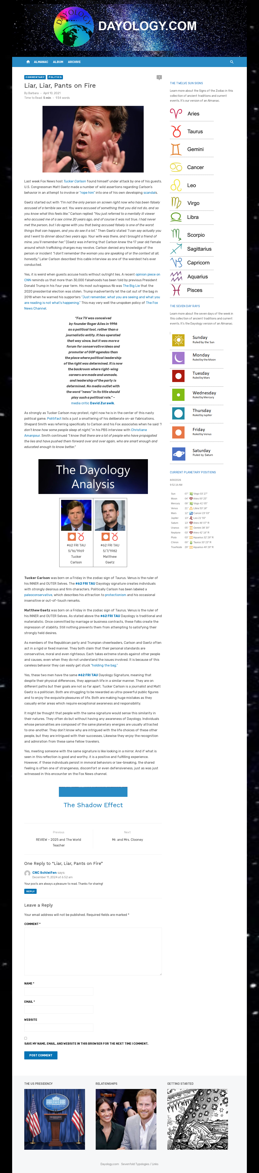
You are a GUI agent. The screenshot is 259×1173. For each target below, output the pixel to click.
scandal (149, 193)
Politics (55, 77)
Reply (30, 891)
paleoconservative (38, 595)
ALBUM (58, 62)
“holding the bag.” (104, 665)
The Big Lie (132, 286)
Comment (32, 924)
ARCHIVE (74, 62)
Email (29, 1002)
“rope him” (87, 193)
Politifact (54, 418)
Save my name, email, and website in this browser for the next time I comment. (86, 1043)
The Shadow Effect (93, 805)
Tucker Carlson (75, 181)
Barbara (33, 93)
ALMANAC (41, 62)
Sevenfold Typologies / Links (139, 1164)
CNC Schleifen (44, 873)
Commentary (35, 77)
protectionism (115, 595)
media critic (92, 403)
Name (29, 983)
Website (30, 1020)
